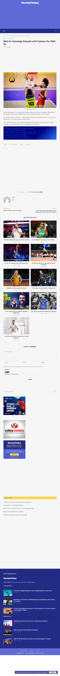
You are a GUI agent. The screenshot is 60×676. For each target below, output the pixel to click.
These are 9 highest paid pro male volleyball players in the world (33, 590)
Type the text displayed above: (11, 374)
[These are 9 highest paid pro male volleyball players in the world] (7, 593)
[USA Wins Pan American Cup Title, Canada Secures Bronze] (7, 623)
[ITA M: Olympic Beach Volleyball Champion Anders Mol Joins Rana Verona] (16, 300)
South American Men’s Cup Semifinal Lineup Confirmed (43, 263)
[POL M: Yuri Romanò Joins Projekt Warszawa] (16, 252)
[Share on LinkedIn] (35, 192)
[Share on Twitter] (32, 192)
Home (4, 35)
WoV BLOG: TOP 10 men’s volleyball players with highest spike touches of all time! (34, 600)
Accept (52, 672)
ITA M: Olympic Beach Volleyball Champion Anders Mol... (16, 312)
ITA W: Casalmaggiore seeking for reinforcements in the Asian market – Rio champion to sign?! (35, 609)
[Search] (56, 31)
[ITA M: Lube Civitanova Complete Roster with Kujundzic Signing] (16, 325)
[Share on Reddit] (36, 192)
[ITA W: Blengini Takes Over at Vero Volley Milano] (44, 229)
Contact (38, 650)
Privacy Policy (23, 650)
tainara (21, 144)
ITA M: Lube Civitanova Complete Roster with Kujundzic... (16, 337)
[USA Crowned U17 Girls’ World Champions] (7, 632)
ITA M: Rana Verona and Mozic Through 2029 (43, 288)
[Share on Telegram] (40, 192)
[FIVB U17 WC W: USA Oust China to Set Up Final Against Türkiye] (7, 641)
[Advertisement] (30, 16)
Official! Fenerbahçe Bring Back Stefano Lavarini (16, 239)
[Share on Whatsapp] (38, 192)
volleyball (27, 144)
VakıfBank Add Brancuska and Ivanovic (16, 288)
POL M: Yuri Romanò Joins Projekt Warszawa (16, 263)
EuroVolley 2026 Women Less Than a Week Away (18, 137)
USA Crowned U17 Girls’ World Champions (16, 130)
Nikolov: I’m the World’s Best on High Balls (16, 135)
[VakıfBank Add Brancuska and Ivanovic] (16, 277)
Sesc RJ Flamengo (13, 144)
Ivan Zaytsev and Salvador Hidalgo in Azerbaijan (43, 311)
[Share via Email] (41, 192)
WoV (9, 47)
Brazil (5, 144)
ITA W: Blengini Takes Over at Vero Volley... (43, 239)
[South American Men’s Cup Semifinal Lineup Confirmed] (44, 252)
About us (31, 650)
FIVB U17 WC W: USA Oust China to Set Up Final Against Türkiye (21, 132)
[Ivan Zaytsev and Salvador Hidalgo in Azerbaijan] (44, 300)
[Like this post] (29, 192)
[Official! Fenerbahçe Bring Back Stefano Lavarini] (16, 229)
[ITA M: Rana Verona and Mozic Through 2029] (44, 277)
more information (44, 672)
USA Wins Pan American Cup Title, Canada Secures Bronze (20, 128)
